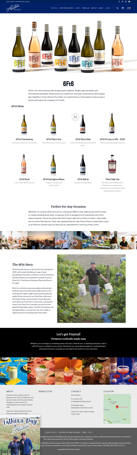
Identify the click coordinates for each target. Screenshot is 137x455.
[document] (68, 227)
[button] (37, 417)
